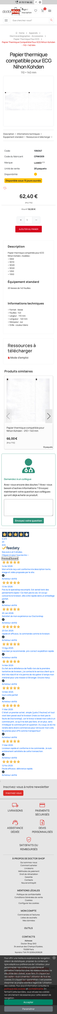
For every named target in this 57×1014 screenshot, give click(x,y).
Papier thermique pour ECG (26, 39)
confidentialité (35, 988)
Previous (6, 558)
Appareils (33, 33)
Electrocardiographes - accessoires (26, 36)
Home (19, 32)
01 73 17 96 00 (25, 2)
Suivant (14, 558)
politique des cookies (15, 988)
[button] (40, 2)
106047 (38, 150)
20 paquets (40, 168)
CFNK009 (39, 156)
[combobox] (36, 2)
